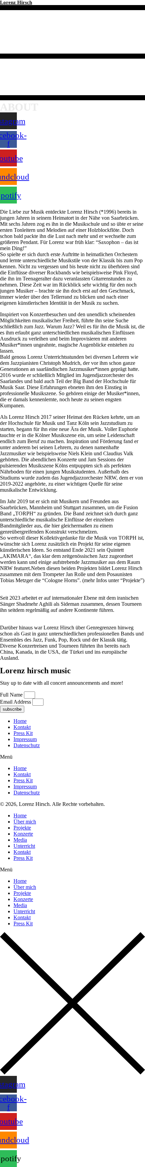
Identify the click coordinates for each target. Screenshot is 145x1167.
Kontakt (22, 727)
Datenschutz (26, 745)
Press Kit (23, 733)
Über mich (24, 821)
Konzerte (23, 834)
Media (20, 840)
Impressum (25, 739)
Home (20, 721)
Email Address (16, 702)
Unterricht (24, 846)
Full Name (12, 695)
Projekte (22, 828)
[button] (72, 757)
